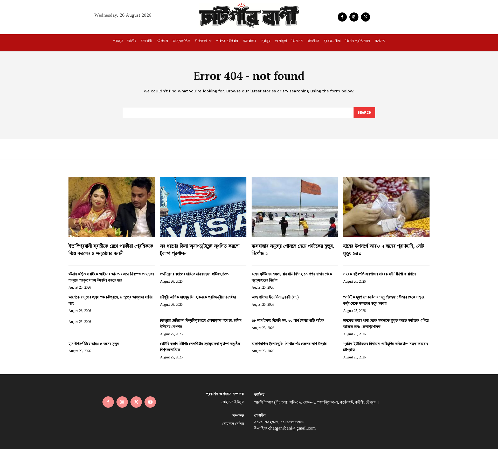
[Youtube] (150, 402)
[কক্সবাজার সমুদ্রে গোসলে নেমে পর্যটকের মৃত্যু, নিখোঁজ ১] (295, 207)
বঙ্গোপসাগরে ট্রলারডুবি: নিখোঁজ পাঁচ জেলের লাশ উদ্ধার (289, 343)
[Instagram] (353, 17)
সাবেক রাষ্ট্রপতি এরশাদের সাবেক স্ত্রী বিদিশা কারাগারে (379, 273)
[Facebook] (342, 17)
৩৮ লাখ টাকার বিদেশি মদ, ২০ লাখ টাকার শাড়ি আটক (288, 320)
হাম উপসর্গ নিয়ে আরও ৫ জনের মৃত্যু (93, 343)
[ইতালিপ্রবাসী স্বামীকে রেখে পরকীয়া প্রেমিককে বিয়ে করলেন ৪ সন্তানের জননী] (111, 207)
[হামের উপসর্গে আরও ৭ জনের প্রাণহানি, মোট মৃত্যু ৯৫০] (386, 207)
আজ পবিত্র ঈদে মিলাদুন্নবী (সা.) (275, 297)
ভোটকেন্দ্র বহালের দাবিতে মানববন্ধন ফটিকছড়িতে (194, 273)
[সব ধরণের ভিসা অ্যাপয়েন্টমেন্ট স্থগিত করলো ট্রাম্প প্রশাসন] (203, 207)
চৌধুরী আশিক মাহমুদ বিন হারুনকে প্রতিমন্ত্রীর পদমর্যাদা (198, 297)
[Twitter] (365, 17)
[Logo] (249, 15)
